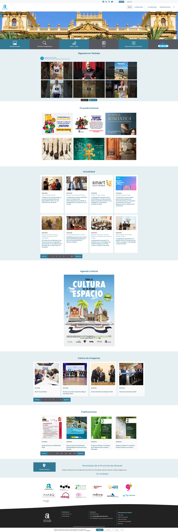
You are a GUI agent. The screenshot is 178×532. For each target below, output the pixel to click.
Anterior (44, 256)
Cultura (44, 195)
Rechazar (108, 529)
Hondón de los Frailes (126, 234)
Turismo (103, 195)
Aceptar (100, 529)
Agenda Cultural (89, 271)
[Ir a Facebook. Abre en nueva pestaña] (103, 1)
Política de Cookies (122, 519)
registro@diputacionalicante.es (100, 516)
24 (61, 453)
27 (74, 453)
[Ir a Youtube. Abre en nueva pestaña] (112, 1)
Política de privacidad (123, 517)
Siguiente (78, 256)
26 (70, 453)
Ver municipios (102, 474)
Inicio (129, 7)
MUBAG (73, 234)
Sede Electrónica (165, 7)
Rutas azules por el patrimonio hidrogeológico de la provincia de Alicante (76, 447)
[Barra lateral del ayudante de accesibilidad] (1, 15)
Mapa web (120, 523)
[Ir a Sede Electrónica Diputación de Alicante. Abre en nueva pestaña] (15, 44)
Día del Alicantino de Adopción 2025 (102, 391)
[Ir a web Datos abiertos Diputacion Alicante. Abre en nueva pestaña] (163, 44)
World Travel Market (41, 391)
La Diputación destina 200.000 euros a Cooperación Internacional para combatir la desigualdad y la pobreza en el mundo (76, 201)
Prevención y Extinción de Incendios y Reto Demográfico (50, 236)
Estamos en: (65, 512)
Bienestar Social (70, 195)
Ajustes (117, 529)
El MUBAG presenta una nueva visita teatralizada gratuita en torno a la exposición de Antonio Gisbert (76, 239)
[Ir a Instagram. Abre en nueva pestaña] (109, 1)
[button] (174, 7)
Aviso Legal (120, 515)
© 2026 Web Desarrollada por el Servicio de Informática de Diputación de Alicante (89, 526)
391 (72, 256)
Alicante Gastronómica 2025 (127, 391)
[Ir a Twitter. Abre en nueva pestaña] (106, 1)
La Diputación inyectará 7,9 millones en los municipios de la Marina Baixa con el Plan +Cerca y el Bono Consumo (101, 243)
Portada (53, 195)
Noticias (48, 195)
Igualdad (118, 195)
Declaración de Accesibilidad (124, 521)
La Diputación (138, 7)
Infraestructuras (102, 236)
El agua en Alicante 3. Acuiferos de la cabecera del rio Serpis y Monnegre (100, 447)
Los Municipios (152, 7)
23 (57, 453)
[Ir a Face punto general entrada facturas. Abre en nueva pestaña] (104, 44)
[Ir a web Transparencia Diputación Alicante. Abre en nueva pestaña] (44, 44)
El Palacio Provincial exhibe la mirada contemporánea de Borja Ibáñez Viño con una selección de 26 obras (51, 200)
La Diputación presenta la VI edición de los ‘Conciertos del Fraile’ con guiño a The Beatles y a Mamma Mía (126, 241)
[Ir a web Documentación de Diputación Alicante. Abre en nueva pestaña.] (74, 44)
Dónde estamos (44, 469)
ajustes (88, 530)
